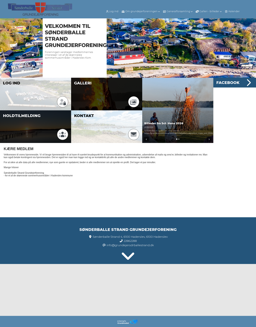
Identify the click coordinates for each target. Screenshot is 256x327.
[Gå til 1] (176, 139)
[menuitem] (113, 11)
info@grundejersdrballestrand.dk (130, 245)
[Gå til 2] (178, 139)
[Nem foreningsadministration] (128, 323)
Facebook (227, 82)
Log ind (113, 11)
